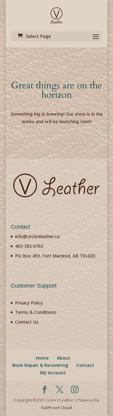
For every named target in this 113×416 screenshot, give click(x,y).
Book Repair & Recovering (40, 365)
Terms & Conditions (35, 312)
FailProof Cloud (56, 407)
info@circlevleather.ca (37, 236)
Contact (85, 365)
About (63, 358)
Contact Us (26, 322)
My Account (53, 373)
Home (42, 358)
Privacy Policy (29, 303)
